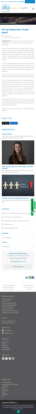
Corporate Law (5, 301)
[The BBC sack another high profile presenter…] (18, 185)
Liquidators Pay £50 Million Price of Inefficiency (27, 287)
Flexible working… (9, 224)
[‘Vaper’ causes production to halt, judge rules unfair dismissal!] (18, 152)
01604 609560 (8, 330)
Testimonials (5, 345)
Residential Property (7, 299)
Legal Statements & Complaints (10, 384)
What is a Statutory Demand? (11, 228)
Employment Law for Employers (10, 310)
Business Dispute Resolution (9, 305)
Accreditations (5, 347)
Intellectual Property (16, 37)
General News (7, 37)
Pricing (3, 392)
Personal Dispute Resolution (9, 303)
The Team (4, 344)
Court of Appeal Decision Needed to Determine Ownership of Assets (9, 287)
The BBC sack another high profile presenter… (16, 198)
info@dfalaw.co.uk (18, 261)
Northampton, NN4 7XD (8, 323)
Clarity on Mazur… (7, 134)
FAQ (3, 396)
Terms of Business (6, 382)
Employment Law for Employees (10, 312)
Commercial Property (7, 309)
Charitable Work (6, 349)
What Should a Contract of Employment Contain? (16, 220)
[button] (33, 8)
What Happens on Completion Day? (13, 217)
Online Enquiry (18, 266)
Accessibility (5, 390)
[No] (34, 409)
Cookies (4, 388)
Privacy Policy (5, 386)
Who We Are (5, 342)
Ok (18, 411)
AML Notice (5, 394)
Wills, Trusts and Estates (8, 307)
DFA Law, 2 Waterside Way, (9, 321)
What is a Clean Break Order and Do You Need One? (17, 213)
